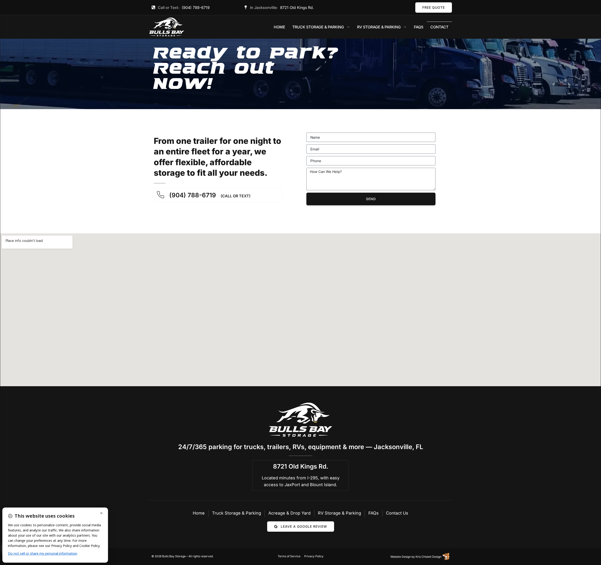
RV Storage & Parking (379, 27)
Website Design (400, 556)
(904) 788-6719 (196, 7)
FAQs (418, 27)
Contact (439, 27)
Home (279, 27)
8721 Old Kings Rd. (297, 7)
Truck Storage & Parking (318, 27)
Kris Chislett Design (428, 556)
